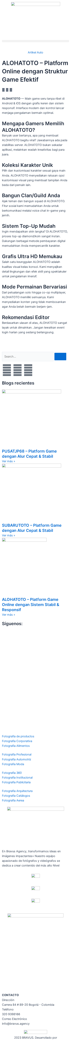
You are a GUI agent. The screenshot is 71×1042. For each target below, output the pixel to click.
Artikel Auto (35, 52)
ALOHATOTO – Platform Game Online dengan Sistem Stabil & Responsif (30, 604)
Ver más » (8, 461)
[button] (35, 41)
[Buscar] (60, 356)
